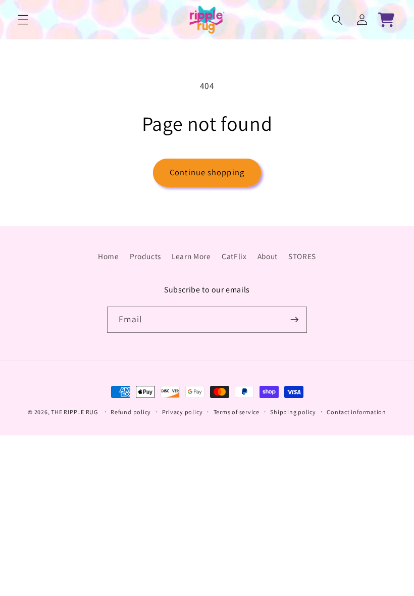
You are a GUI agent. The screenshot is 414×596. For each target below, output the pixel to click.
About (267, 256)
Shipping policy (293, 412)
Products (145, 256)
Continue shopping (207, 172)
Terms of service (237, 412)
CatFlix (234, 256)
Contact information (356, 412)
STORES (302, 256)
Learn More (191, 256)
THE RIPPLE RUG (74, 412)
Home (108, 256)
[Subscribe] (294, 320)
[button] (23, 20)
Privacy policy (182, 412)
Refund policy (131, 412)
